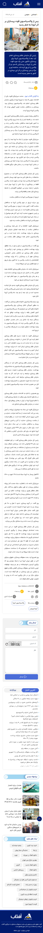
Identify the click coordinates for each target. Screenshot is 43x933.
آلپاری (18, 865)
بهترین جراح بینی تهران (29, 860)
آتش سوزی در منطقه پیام (29, 748)
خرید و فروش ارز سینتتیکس (28, 889)
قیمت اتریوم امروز (31, 904)
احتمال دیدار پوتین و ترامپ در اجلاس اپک (24, 695)
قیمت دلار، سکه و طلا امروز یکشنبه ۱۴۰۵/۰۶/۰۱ (12, 800)
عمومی (27, 14)
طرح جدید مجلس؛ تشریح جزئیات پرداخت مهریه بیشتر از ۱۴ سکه (24, 737)
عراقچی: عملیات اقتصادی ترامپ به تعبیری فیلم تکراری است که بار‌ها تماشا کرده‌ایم (23, 730)
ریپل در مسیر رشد (31, 884)
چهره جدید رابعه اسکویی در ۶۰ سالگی (25, 699)
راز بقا (35, 850)
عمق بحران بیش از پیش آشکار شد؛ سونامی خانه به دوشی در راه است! (13, 814)
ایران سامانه (17, 931)
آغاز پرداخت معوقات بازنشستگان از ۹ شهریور (23, 752)
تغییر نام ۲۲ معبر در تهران (29, 766)
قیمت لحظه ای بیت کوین (29, 894)
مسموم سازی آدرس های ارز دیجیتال (25, 880)
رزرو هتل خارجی (19, 870)
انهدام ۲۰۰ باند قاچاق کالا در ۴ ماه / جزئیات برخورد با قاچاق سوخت (23, 724)
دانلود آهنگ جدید (31, 865)
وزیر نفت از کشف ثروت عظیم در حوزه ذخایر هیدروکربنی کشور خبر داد (23, 743)
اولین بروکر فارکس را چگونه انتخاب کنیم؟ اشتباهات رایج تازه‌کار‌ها (24, 717)
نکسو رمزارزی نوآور (31, 875)
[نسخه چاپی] (32, 596)
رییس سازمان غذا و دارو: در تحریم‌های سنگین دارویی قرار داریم (12, 827)
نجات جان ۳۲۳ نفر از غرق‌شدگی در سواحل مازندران (23, 707)
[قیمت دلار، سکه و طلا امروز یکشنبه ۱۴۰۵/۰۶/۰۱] (30, 800)
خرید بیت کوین (32, 845)
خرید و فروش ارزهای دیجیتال (28, 899)
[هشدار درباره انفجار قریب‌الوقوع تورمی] (30, 786)
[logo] (22, 3)
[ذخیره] (36, 596)
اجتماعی (34, 14)
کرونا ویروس (33, 609)
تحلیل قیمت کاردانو (13, 884)
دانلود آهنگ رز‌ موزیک (30, 855)
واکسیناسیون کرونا (18, 603)
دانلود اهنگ (33, 870)
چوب (15, 855)
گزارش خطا (31, 591)
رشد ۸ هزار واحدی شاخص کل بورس (26, 756)
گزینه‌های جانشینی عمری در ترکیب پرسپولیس (23, 702)
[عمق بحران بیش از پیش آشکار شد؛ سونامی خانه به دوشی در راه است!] (30, 813)
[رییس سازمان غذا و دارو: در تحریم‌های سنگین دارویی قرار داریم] (30, 827)
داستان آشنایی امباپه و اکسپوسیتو (27, 712)
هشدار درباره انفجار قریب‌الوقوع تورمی (14, 787)
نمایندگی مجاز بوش (21, 850)
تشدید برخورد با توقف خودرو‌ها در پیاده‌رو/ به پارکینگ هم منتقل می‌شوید (23, 761)
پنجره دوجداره (16, 845)
